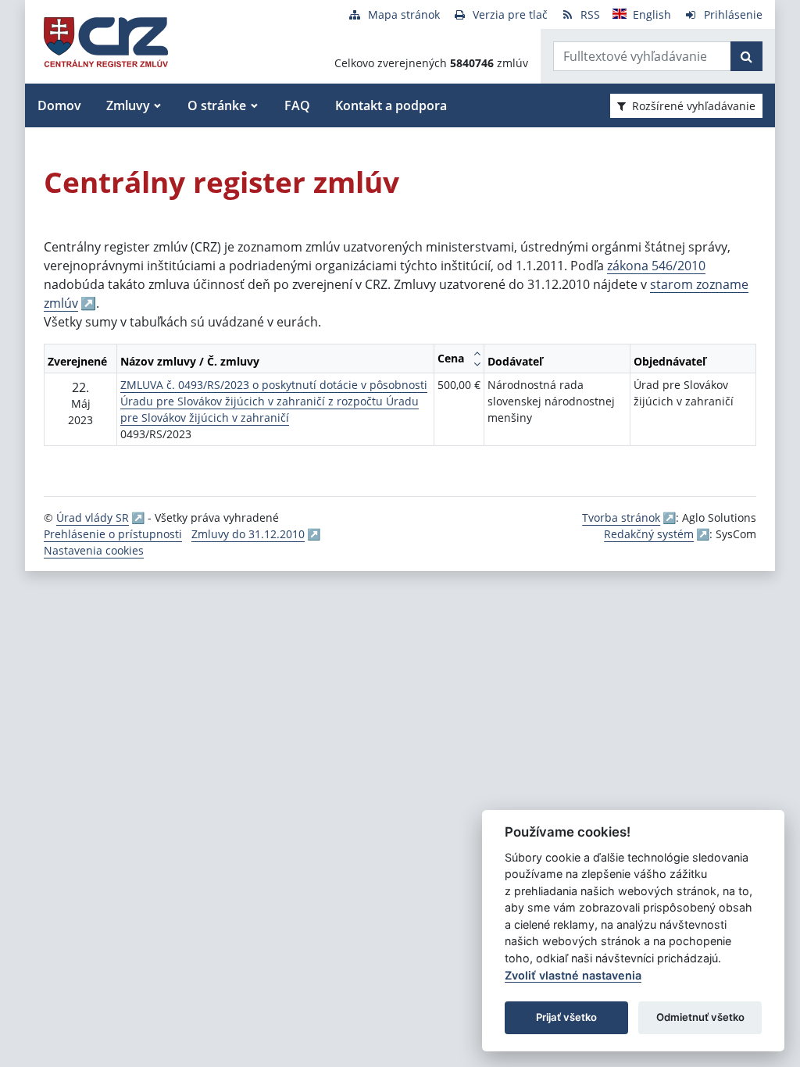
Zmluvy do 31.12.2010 (248, 533)
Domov (59, 105)
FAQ (297, 105)
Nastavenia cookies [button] (94, 550)
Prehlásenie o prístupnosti (113, 533)
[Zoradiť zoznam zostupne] (476, 364)
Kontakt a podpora (391, 105)
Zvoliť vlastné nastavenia (573, 975)
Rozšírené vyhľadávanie (693, 105)
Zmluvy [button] (128, 105)
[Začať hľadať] (746, 56)
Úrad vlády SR (92, 517)
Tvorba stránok (621, 517)
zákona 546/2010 (656, 265)
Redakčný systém (649, 533)
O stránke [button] (217, 105)
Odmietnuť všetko (700, 1017)
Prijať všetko (566, 1017)
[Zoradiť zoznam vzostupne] (476, 353)
